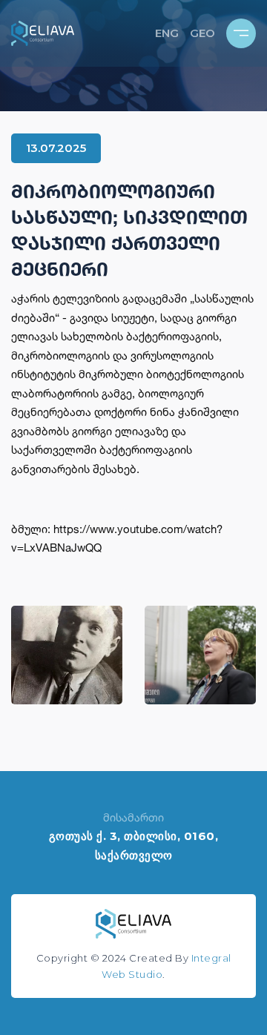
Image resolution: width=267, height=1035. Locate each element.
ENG (167, 33)
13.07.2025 (56, 148)
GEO (202, 33)
